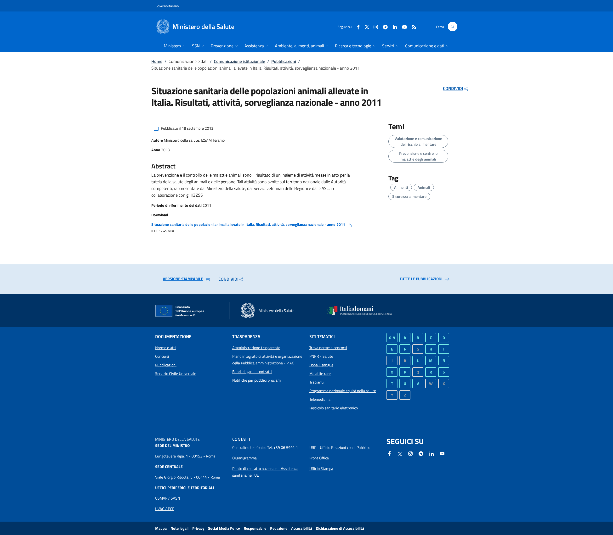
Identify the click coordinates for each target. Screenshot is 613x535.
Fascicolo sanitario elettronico (333, 408)
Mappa (161, 528)
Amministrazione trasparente (256, 348)
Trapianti (316, 382)
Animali (424, 187)
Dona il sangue (321, 365)
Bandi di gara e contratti (252, 371)
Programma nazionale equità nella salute (342, 391)
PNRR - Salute (321, 356)
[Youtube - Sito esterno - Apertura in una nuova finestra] (402, 26)
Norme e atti (165, 348)
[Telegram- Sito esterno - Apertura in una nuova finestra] (383, 26)
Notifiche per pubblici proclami (257, 380)
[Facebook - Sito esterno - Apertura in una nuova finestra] (356, 26)
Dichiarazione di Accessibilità (340, 528)
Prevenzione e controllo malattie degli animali (418, 156)
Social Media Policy (224, 528)
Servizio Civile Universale (175, 373)
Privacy (198, 528)
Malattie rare (320, 373)
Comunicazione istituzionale (239, 61)
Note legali (179, 528)
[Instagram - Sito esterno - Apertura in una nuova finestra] (374, 26)
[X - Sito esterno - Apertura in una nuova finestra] (367, 26)
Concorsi (162, 356)
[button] (452, 26)
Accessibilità (301, 528)
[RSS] (412, 26)
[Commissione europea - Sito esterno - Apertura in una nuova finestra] (180, 311)
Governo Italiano (167, 5)
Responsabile (255, 528)
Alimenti (401, 187)
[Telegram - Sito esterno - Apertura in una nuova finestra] (421, 453)
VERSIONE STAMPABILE (183, 279)
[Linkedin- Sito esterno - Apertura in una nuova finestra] (431, 453)
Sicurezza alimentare (409, 196)
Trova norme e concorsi (328, 348)
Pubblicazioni (283, 61)
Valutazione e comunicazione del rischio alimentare (418, 141)
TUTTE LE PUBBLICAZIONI (421, 279)
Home (156, 61)
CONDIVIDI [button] (453, 88)
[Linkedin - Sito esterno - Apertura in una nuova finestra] (393, 26)
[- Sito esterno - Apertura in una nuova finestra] (442, 453)
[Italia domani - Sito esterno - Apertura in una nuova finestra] (362, 310)
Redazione (278, 528)
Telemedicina (319, 399)
